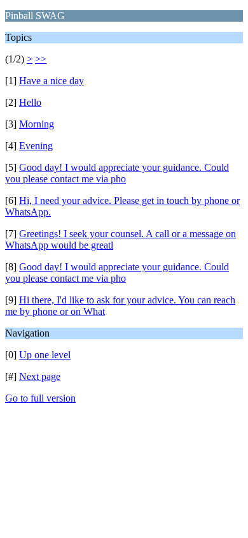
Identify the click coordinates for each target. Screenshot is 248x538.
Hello (30, 102)
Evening (36, 145)
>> (40, 59)
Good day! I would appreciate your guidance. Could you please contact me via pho (117, 173)
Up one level (45, 354)
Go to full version (40, 398)
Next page (39, 376)
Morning (36, 124)
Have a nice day (51, 80)
